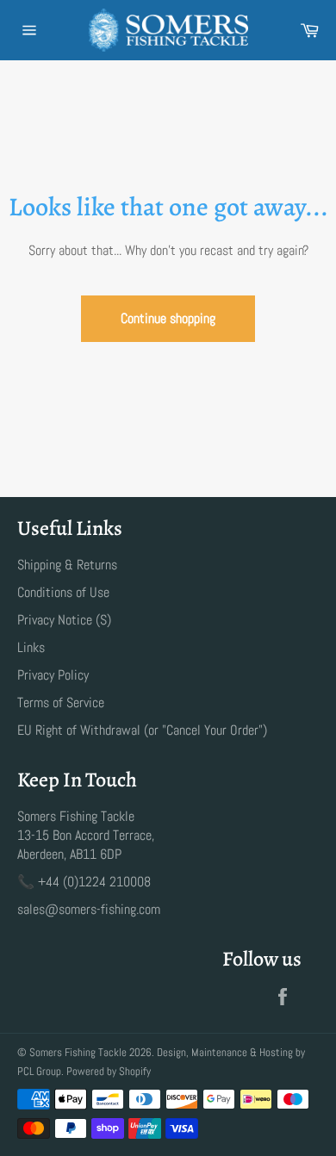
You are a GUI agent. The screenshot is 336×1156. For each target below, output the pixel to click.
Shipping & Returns (67, 565)
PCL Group (39, 1071)
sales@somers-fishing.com (88, 909)
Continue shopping (168, 318)
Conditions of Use (63, 592)
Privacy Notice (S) (64, 620)
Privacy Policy (53, 675)
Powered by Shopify (108, 1071)
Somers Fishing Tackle (78, 1052)
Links (31, 647)
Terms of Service (60, 702)
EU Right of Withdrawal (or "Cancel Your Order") (142, 730)
